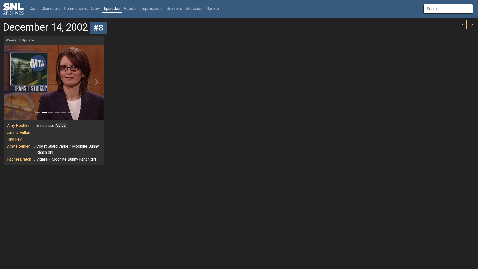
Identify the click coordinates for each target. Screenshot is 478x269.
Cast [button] (35, 8)
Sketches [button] (194, 9)
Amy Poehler (18, 126)
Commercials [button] (75, 9)
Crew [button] (95, 9)
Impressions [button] (152, 9)
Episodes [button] (112, 9)
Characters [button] (51, 9)
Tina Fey (14, 139)
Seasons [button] (174, 9)
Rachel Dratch (19, 159)
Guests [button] (130, 9)
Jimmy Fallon (18, 132)
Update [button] (212, 9)
